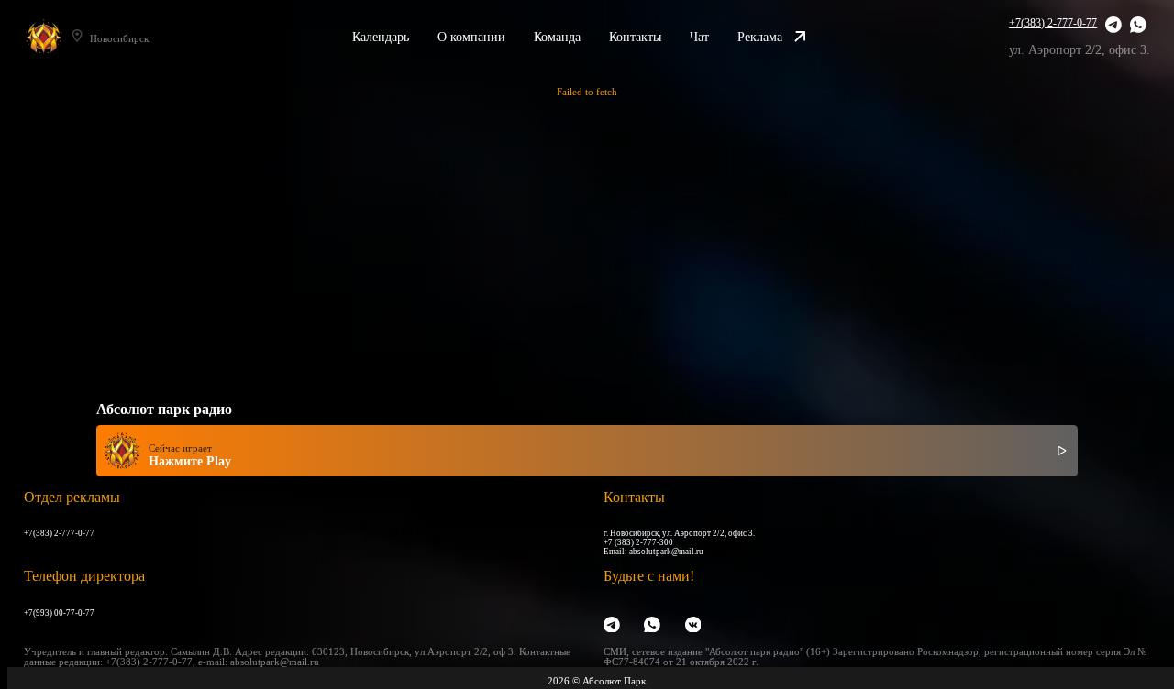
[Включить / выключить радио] (1062, 450)
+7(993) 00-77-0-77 (59, 613)
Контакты (635, 36)
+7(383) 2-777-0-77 (1053, 22)
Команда (557, 36)
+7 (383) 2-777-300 (638, 542)
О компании (471, 36)
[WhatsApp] (1138, 25)
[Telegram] (1113, 25)
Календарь (380, 36)
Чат (699, 36)
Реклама (759, 36)
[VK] (693, 626)
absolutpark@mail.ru (666, 551)
